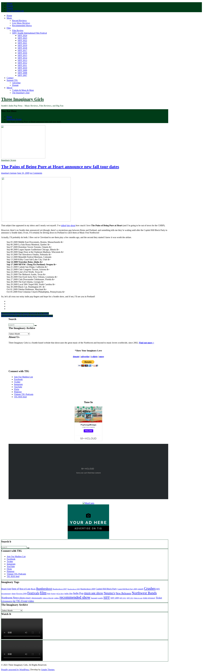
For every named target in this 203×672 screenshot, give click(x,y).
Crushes (150, 588)
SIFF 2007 (22, 75)
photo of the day (48, 598)
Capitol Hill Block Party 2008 (127, 589)
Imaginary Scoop (8, 160)
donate (76, 356)
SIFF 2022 (22, 40)
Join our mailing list (15, 11)
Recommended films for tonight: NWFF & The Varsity (25, 313)
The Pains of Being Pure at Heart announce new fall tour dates (60, 166)
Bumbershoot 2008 (74, 589)
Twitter (17, 382)
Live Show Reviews (21, 23)
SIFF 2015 (22, 55)
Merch (9, 88)
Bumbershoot (44, 588)
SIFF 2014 (22, 58)
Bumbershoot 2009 (87, 589)
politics (56, 598)
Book (33, 589)
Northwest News (10, 597)
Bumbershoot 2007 (60, 589)
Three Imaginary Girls (22, 99)
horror (53, 594)
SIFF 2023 (22, 38)
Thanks (10, 8)
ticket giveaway (149, 598)
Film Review (17, 30)
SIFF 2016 (22, 53)
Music (9, 18)
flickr (49, 594)
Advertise (16, 83)
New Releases (123, 593)
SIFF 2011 (22, 65)
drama (14, 594)
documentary (6, 594)
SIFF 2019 (22, 45)
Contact (10, 78)
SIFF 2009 (22, 70)
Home (9, 15)
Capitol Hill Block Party (106, 589)
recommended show (75, 597)
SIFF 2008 (22, 73)
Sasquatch (94, 598)
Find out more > (146, 343)
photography (37, 598)
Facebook (18, 379)
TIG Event (21, 601)
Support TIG (12, 80)
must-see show (93, 593)
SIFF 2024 (22, 35)
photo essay (25, 598)
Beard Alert (6, 589)
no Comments (36, 173)
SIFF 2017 (22, 50)
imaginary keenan (9, 173)
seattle (100, 598)
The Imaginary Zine (21, 93)
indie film (68, 593)
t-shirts (94, 356)
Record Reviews (19, 20)
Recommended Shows (22, 25)
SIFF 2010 (22, 68)
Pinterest (18, 392)
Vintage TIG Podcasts (23, 394)
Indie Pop (78, 593)
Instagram (18, 384)
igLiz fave (60, 593)
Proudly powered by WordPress (15, 669)
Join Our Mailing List (23, 377)
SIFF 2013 (22, 60)
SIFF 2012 (22, 63)
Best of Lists (24, 589)
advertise (85, 356)
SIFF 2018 (22, 48)
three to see (138, 598)
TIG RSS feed (20, 397)
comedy (140, 589)
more (101, 356)
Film (9, 28)
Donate (10, 6)
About (9, 3)
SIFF (106, 597)
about (72, 225)
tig (14, 601)
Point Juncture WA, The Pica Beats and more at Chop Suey (27, 316)
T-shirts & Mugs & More (23, 90)
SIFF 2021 (22, 43)
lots (68, 225)
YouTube (18, 387)
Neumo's (109, 593)
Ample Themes (47, 669)
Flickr (16, 389)
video (31, 601)
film (43, 593)
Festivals (33, 593)
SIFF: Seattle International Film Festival (29, 33)
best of (15, 588)
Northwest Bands (144, 593)
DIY (158, 589)
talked (63, 225)
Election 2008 (21, 594)
